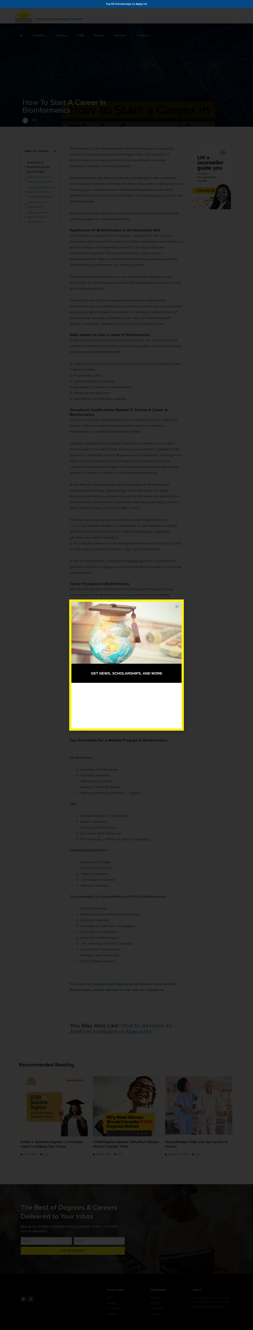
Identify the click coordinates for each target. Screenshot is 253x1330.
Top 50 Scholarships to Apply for (126, 4)
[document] (126, 665)
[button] (177, 606)
